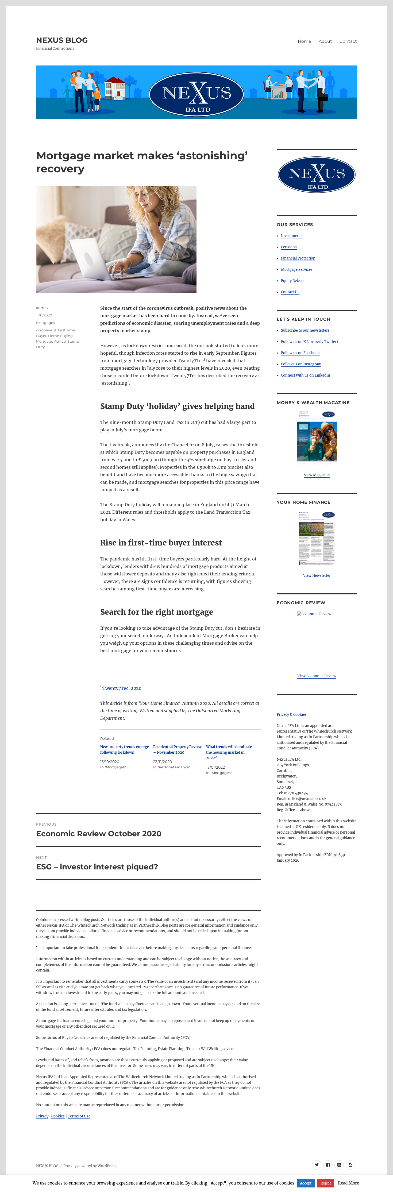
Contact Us (290, 292)
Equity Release (293, 280)
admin (42, 307)
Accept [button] (305, 1183)
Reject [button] (326, 1183)
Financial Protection (298, 258)
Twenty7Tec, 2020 (121, 688)
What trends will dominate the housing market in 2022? (229, 752)
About (325, 41)
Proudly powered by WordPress (89, 1166)
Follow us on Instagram (301, 364)
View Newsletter (317, 575)
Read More (348, 1183)
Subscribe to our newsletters (305, 330)
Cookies (58, 1116)
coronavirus (46, 330)
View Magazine (317, 475)
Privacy (42, 1116)
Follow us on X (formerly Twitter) (309, 341)
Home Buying (60, 336)
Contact (348, 41)
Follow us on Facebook (300, 353)
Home (304, 41)
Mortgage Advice (51, 341)
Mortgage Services (297, 269)
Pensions (289, 247)
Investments (292, 236)
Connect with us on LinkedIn (305, 375)
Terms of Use (79, 1116)
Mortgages (45, 322)
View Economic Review (316, 676)
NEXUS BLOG (62, 40)
